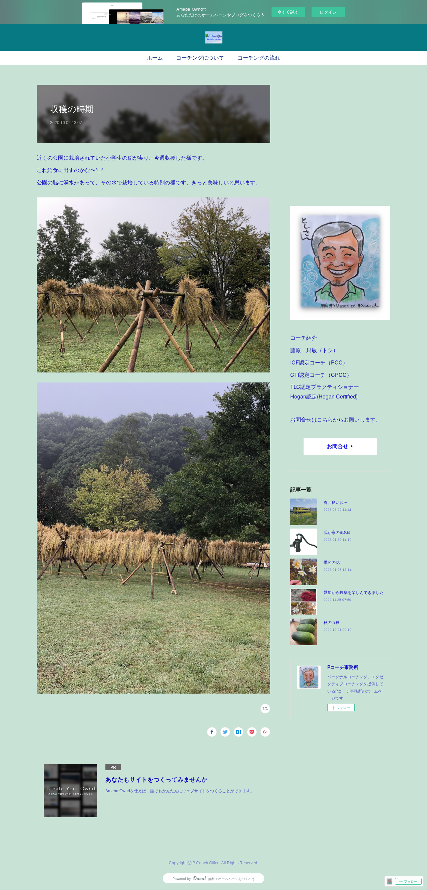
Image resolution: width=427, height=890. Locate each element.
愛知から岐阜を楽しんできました (354, 592)
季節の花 (332, 562)
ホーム (155, 58)
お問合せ (337, 446)
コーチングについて (200, 58)
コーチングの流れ (259, 58)
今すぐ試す (288, 11)
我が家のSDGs (337, 532)
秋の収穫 (332, 622)
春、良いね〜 (336, 502)
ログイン (328, 12)
